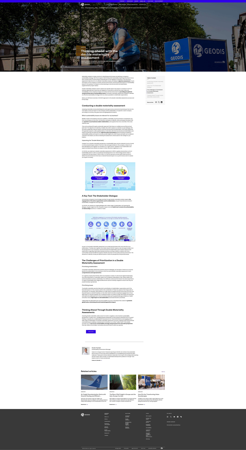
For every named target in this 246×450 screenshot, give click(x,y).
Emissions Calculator (148, 425)
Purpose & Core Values (107, 424)
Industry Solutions (127, 427)
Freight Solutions (127, 419)
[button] (122, 1)
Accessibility (148, 427)
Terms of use (143, 448)
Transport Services (127, 416)
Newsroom (107, 433)
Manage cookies (118, 448)
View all (163, 371)
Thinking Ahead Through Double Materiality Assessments (155, 96)
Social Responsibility (108, 430)
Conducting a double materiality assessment (155, 82)
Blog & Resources (132, 4)
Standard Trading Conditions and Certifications (149, 435)
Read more (83, 404)
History (106, 419)
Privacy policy (126, 448)
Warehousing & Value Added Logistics (128, 423)
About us (107, 416)
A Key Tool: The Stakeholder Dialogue (154, 86)
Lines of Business (106, 427)
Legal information (135, 448)
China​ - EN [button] (142, 1)
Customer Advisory (148, 430)
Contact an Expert (148, 419)
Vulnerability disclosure (152, 448)
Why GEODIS (122, 4)
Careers (106, 435)
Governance (107, 421)
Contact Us (142, 4)
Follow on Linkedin (96, 360)
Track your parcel (148, 422)
